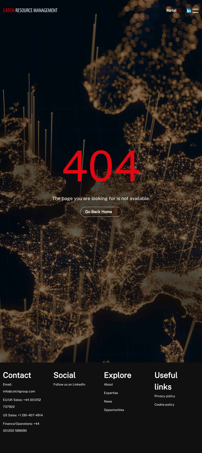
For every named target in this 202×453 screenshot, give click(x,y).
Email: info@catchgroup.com (19, 388)
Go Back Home (98, 211)
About (108, 384)
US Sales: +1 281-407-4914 (23, 415)
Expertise (111, 393)
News (108, 401)
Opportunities (114, 410)
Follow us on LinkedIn (69, 384)
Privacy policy (164, 396)
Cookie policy (164, 404)
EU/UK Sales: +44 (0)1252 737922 (22, 403)
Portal (171, 10)
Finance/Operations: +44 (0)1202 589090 (21, 427)
